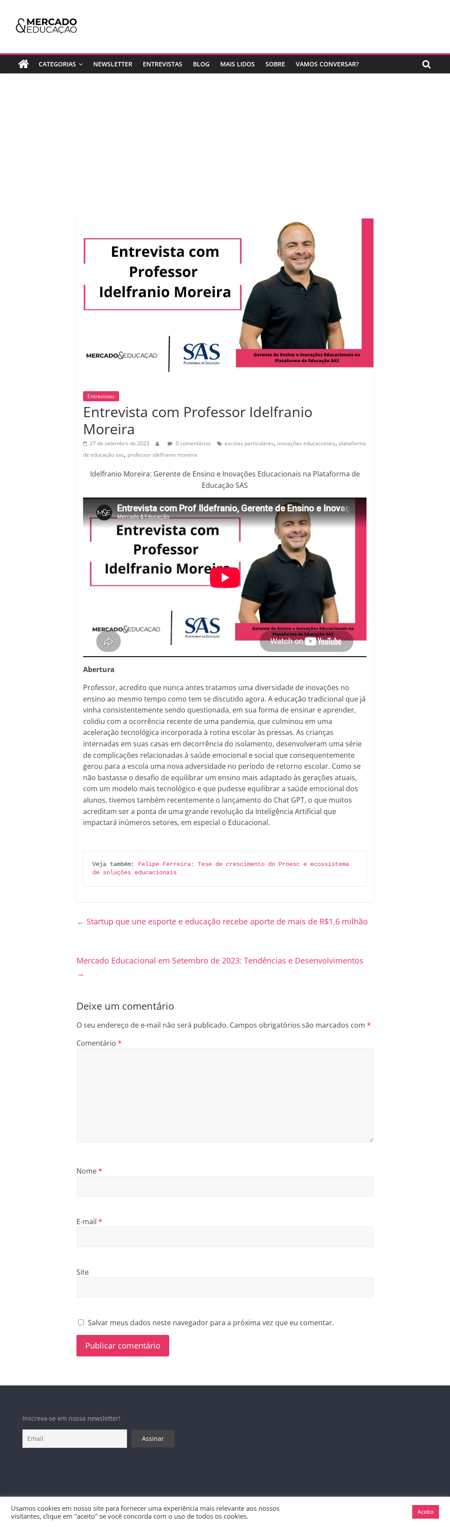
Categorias (57, 64)
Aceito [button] (425, 1512)
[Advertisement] (225, 152)
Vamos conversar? (327, 64)
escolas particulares (249, 443)
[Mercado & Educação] (23, 64)
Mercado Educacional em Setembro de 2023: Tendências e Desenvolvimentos (219, 966)
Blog (201, 64)
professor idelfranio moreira (162, 454)
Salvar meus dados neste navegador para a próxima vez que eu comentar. (211, 1322)
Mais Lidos (237, 64)
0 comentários (192, 443)
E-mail (89, 1221)
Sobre (275, 64)
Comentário (99, 1043)
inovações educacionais (306, 443)
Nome (89, 1171)
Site (82, 1272)
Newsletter (112, 64)
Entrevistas (162, 64)
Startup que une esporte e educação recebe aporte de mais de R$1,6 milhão (222, 921)
